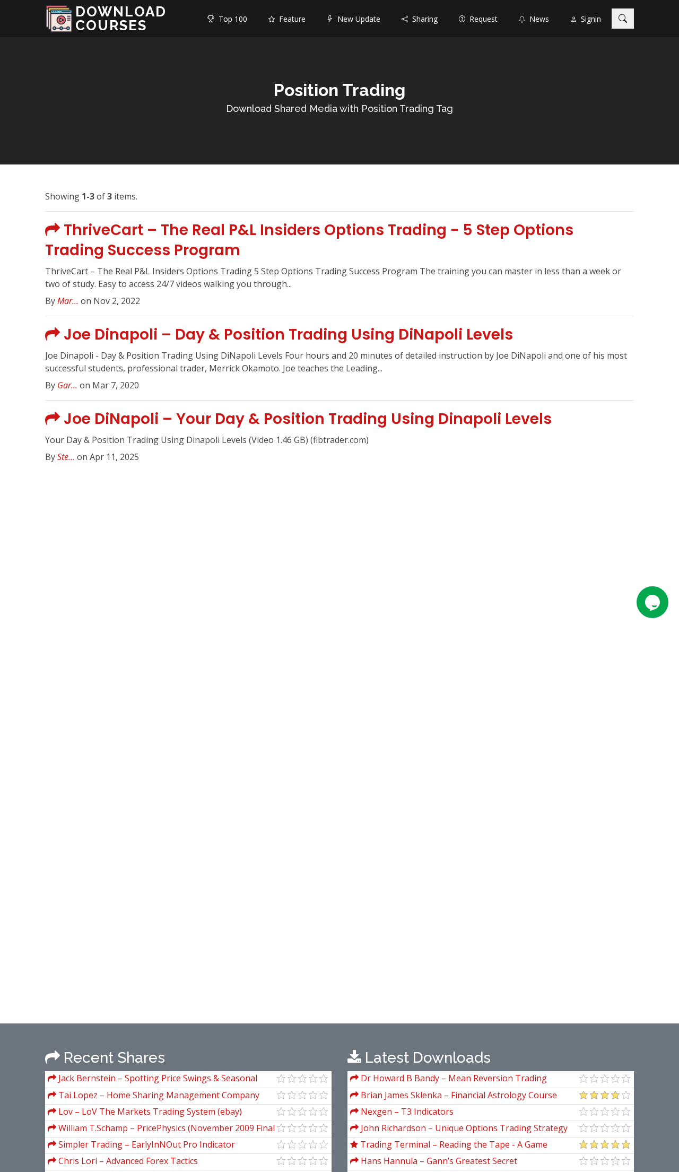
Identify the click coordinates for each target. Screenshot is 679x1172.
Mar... (68, 301)
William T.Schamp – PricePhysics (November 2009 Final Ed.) (161, 1129)
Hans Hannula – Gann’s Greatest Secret (438, 1161)
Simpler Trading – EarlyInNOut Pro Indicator (145, 1144)
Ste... (66, 457)
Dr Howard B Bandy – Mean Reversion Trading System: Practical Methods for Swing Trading (448, 1079)
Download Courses (121, 18)
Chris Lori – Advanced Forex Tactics (127, 1161)
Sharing (423, 19)
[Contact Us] (652, 602)
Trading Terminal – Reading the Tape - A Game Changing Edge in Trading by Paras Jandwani (448, 1146)
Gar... (67, 385)
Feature (290, 19)
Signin (589, 19)
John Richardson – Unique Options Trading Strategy (463, 1128)
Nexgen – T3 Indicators (406, 1111)
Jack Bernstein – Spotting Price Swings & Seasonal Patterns (152, 1079)
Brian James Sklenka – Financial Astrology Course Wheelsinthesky (453, 1096)
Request (481, 19)
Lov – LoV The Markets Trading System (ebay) (149, 1111)
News (537, 19)
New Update (356, 19)
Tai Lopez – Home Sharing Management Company (157, 1095)
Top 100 (230, 19)
